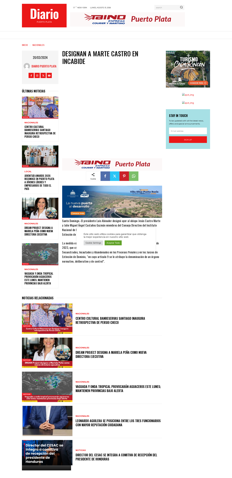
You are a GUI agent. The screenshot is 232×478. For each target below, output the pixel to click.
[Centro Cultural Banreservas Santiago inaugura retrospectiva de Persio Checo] (40, 108)
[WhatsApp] (133, 176)
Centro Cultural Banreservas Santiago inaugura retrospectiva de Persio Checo (40, 131)
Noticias (81, 450)
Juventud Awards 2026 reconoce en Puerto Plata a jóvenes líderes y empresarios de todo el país (39, 182)
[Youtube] (49, 75)
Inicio (25, 45)
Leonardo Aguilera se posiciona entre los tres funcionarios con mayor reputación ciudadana (118, 422)
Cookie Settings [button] (93, 243)
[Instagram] (37, 75)
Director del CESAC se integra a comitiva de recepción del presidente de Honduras (116, 457)
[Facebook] (31, 75)
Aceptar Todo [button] (113, 243)
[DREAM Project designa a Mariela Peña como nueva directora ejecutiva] (40, 209)
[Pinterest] (124, 176)
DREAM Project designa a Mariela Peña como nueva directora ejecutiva (38, 231)
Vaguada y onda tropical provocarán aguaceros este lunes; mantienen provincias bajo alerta (38, 278)
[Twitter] (43, 75)
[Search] (181, 7)
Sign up (188, 139)
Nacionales (39, 45)
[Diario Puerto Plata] (28, 66)
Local (28, 172)
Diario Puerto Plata (44, 66)
